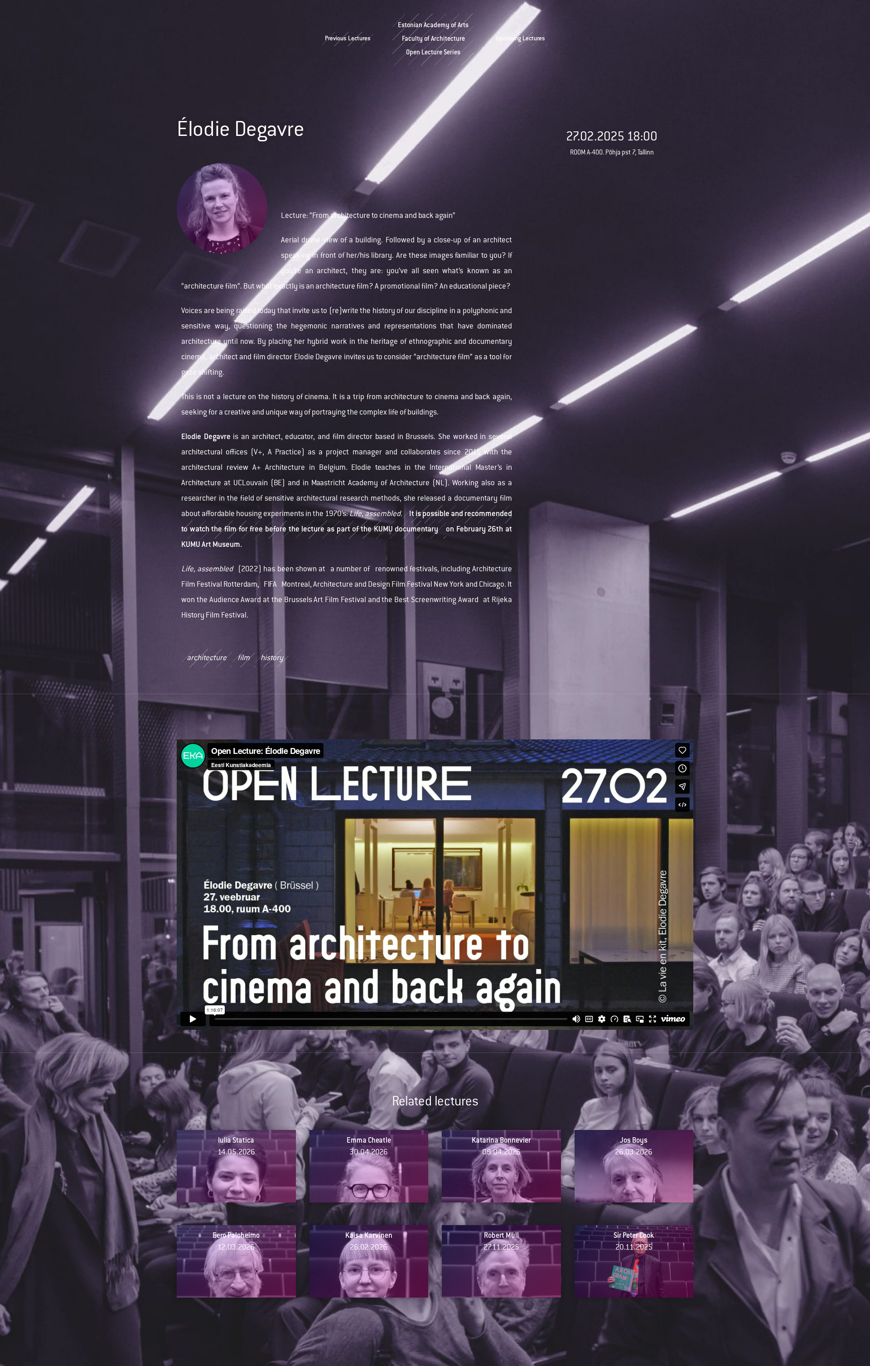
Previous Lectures (348, 39)
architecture (207, 658)
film (243, 658)
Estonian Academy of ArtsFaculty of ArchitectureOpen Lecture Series (433, 39)
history (272, 658)
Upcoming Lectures (520, 39)
